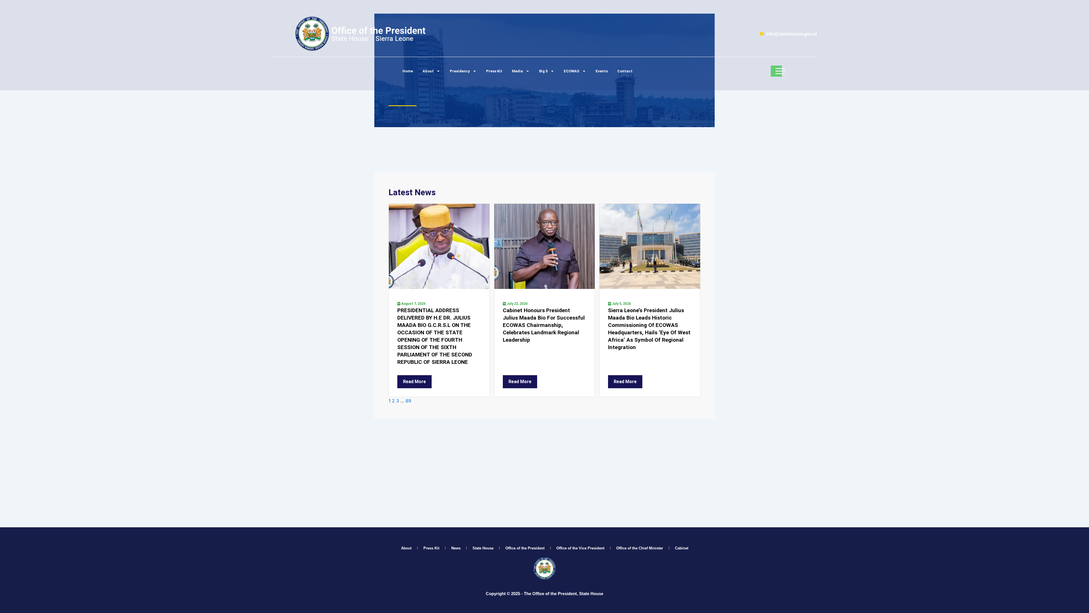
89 (408, 401)
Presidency (460, 71)
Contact (624, 71)
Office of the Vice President (580, 548)
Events (602, 71)
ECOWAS (571, 71)
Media (517, 71)
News (456, 548)
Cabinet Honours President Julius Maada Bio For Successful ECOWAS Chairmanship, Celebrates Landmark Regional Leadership (544, 325)
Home (407, 71)
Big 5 (543, 71)
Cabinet (681, 548)
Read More (414, 381)
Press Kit (494, 71)
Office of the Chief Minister (639, 548)
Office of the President (524, 548)
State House (482, 548)
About (428, 71)
